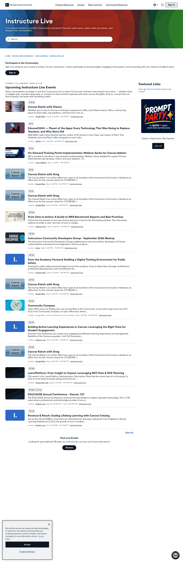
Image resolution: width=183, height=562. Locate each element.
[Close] (49, 524)
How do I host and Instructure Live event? (155, 90)
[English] (18, 5)
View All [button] (129, 432)
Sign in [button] (12, 72)
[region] (27, 540)
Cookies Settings (27, 552)
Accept (27, 544)
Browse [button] (69, 447)
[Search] (162, 4)
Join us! (158, 146)
